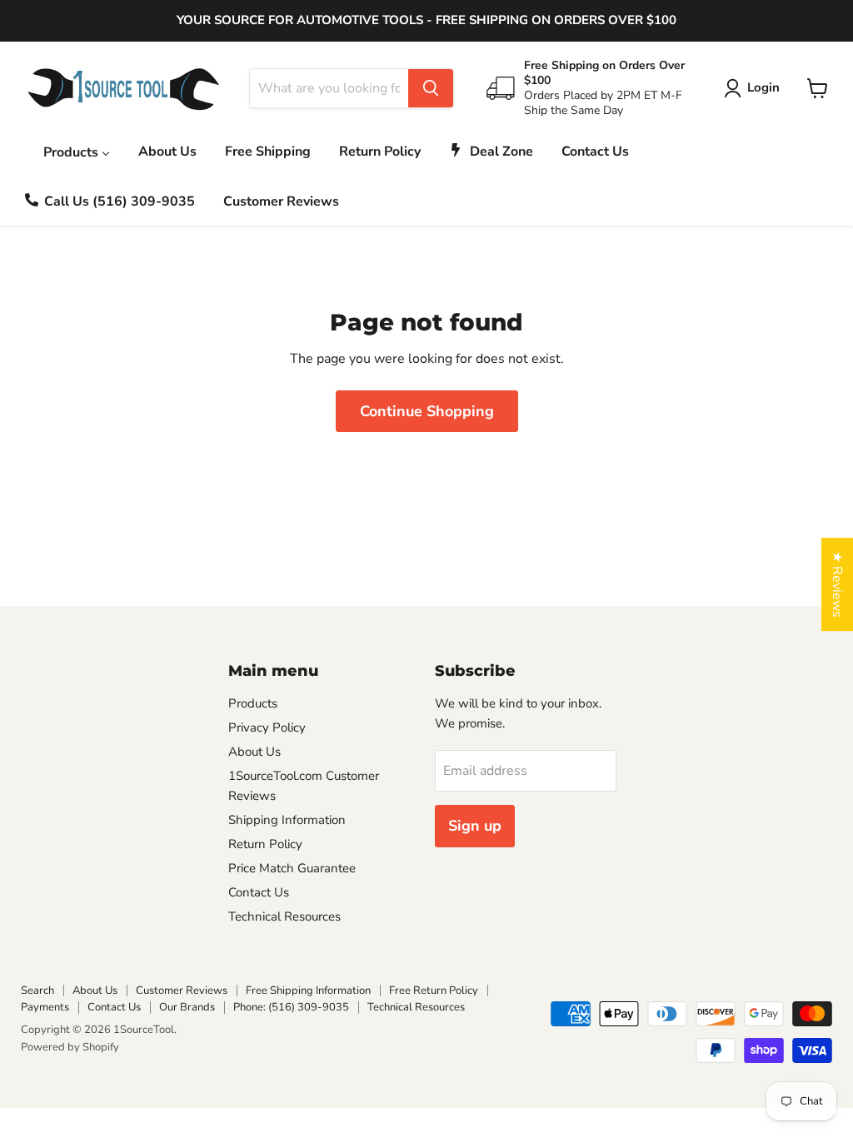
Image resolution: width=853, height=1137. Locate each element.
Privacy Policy (267, 727)
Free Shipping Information (308, 990)
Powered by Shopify (70, 1047)
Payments (45, 1007)
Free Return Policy (433, 990)
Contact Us (258, 892)
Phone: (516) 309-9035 (291, 1007)
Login (763, 87)
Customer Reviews (181, 990)
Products (252, 703)
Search (37, 990)
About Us (254, 751)
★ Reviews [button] (837, 584)
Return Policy (265, 844)
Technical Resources (284, 916)
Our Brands (187, 1007)
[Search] (430, 88)
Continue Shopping (427, 411)
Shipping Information (287, 820)
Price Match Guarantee (292, 868)
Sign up (474, 826)
